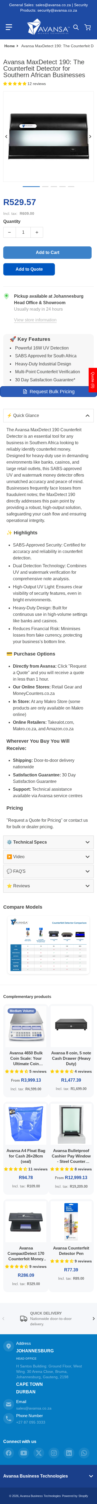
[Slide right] (90, 136)
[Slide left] (6, 136)
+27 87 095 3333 (30, 1422)
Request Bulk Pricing (52, 391)
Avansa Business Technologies (35, 1476)
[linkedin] (69, 1453)
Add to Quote (29, 269)
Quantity (11, 221)
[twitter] (38, 1453)
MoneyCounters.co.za (34, 693)
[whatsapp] (84, 1453)
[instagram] (53, 1453)
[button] (9, 27)
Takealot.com (60, 722)
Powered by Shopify (75, 1496)
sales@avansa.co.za (33, 1408)
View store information (35, 320)
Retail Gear (63, 687)
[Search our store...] (76, 27)
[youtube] (23, 1453)
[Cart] (88, 27)
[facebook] (8, 1453)
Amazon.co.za (60, 728)
